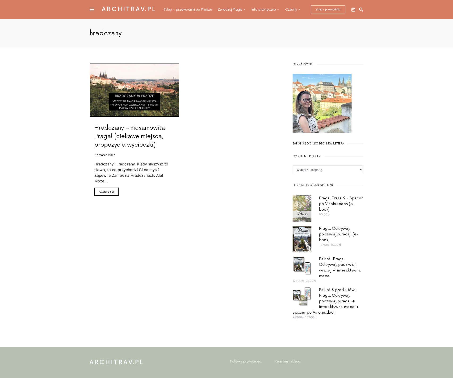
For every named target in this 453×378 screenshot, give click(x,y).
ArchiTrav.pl (129, 9)
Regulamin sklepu (288, 361)
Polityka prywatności (246, 361)
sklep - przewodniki (328, 9)
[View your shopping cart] (353, 9)
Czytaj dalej (106, 191)
